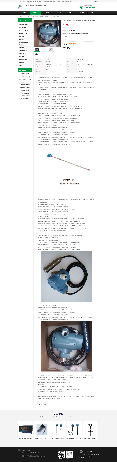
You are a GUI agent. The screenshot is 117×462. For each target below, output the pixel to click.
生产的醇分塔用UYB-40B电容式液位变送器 (76, 438)
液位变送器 (32, 16)
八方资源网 (29, 456)
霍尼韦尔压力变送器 (23, 24)
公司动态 (70, 12)
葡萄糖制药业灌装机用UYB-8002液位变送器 (60, 438)
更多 (30, 70)
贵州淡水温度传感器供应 (24, 98)
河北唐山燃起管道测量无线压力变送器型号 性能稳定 (25, 95)
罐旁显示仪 (21, 45)
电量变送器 (21, 62)
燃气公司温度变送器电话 (24, 93)
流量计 (20, 65)
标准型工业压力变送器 (24, 42)
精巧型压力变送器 (23, 33)
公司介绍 (58, 12)
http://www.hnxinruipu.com (40, 404)
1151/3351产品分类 (23, 30)
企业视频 (47, 12)
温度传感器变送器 (23, 50)
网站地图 (43, 456)
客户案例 (81, 12)
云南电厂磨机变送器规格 (24, 90)
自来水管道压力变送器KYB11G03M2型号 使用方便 (25, 76)
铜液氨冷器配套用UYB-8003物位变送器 (42, 438)
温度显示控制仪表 (23, 59)
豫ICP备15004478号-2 (35, 452)
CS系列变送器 (22, 27)
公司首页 (24, 12)
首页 (24, 16)
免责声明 (34, 456)
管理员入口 (38, 456)
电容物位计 (21, 56)
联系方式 (93, 12)
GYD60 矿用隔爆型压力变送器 (25, 79)
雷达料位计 (21, 39)
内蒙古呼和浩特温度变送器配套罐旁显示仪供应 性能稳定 (25, 84)
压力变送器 (21, 53)
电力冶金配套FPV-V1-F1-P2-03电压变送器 (25, 82)
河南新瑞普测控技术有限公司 (27, 455)
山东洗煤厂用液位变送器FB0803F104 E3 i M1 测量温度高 (95, 438)
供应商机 (35, 12)
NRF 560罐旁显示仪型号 (24, 73)
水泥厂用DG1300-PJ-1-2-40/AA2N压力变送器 (27, 438)
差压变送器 (21, 47)
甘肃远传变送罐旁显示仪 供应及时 (25, 87)
